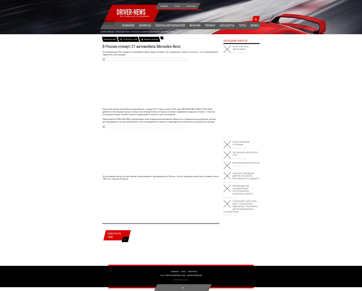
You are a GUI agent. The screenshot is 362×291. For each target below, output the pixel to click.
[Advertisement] (161, 202)
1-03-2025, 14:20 (240, 166)
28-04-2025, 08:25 (240, 53)
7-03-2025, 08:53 (240, 159)
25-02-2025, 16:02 (231, 182)
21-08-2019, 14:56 (129, 39)
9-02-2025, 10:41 (231, 215)
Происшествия (110, 39)
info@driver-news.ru (181, 279)
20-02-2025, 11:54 (231, 198)
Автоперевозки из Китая (245, 163)
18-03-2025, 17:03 (240, 148)
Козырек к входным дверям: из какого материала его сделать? (245, 176)
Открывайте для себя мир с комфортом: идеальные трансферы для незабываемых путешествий (240, 206)
